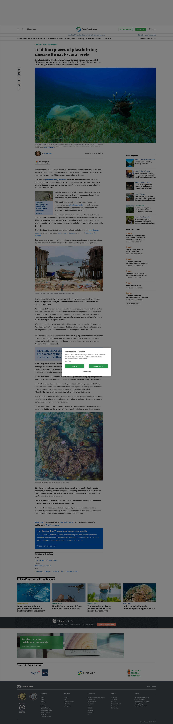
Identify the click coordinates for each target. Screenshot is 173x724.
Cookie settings (86, 371)
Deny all (74, 366)
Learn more (68, 361)
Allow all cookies (98, 366)
